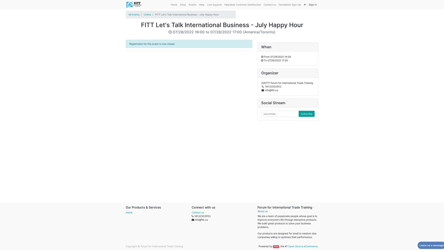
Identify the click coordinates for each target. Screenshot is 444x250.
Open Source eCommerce (303, 246)
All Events (134, 14)
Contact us (198, 212)
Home (129, 212)
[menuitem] (174, 4)
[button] (304, 4)
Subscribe (306, 113)
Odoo (276, 246)
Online (147, 14)
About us (263, 211)
